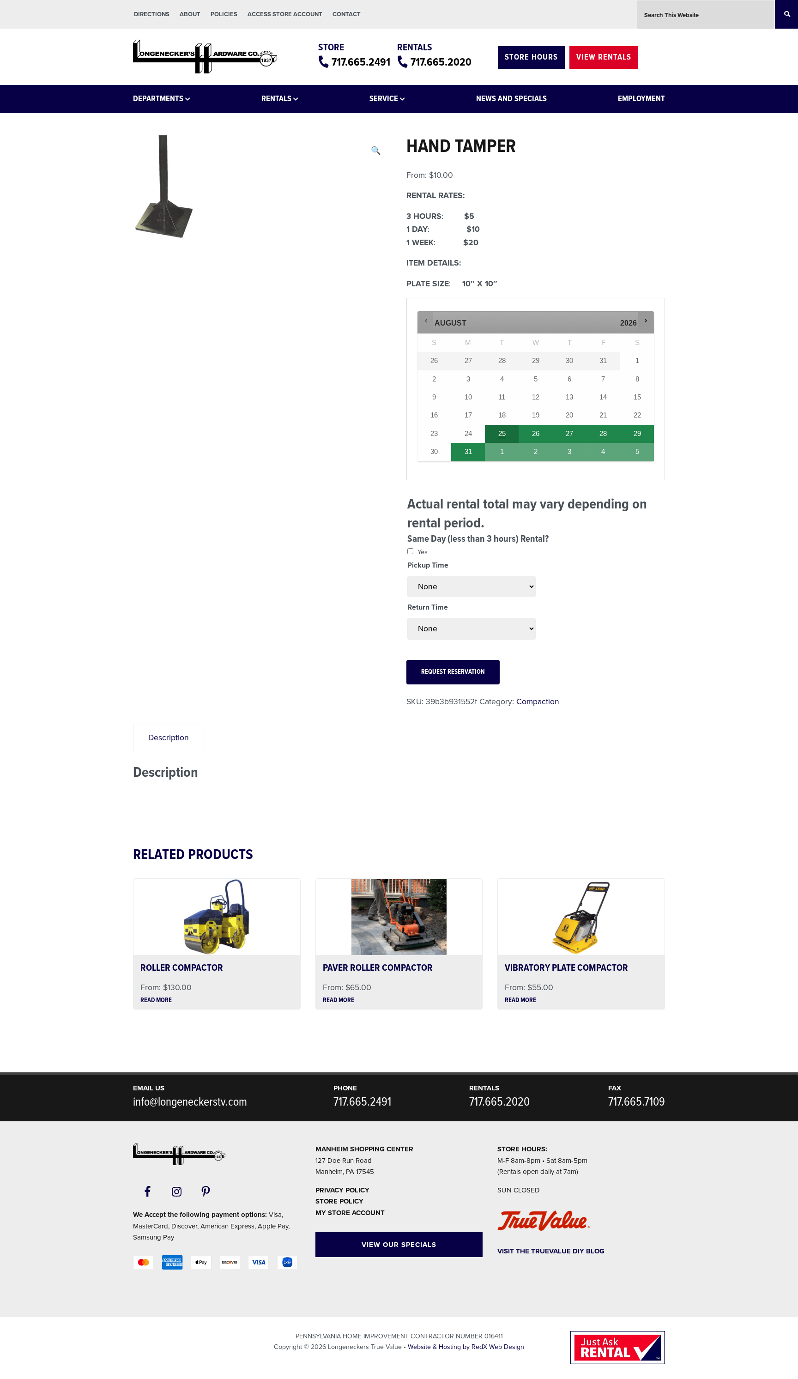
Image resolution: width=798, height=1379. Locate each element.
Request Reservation (453, 672)
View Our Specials (399, 1244)
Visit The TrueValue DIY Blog (551, 1251)
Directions (151, 14)
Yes (422, 552)
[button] (376, 151)
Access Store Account (285, 14)
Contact (346, 14)
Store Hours (531, 57)
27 (569, 433)
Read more (156, 1001)
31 (468, 451)
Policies (224, 14)
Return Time (427, 607)
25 (502, 433)
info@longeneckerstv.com (190, 1102)
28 (603, 433)
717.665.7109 (636, 1102)
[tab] (168, 738)
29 (637, 433)
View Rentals (603, 57)
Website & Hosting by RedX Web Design (466, 1347)
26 (535, 433)
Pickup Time (427, 565)
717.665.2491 (361, 62)
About (190, 14)
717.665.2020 (441, 62)
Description (168, 738)
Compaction (537, 702)
